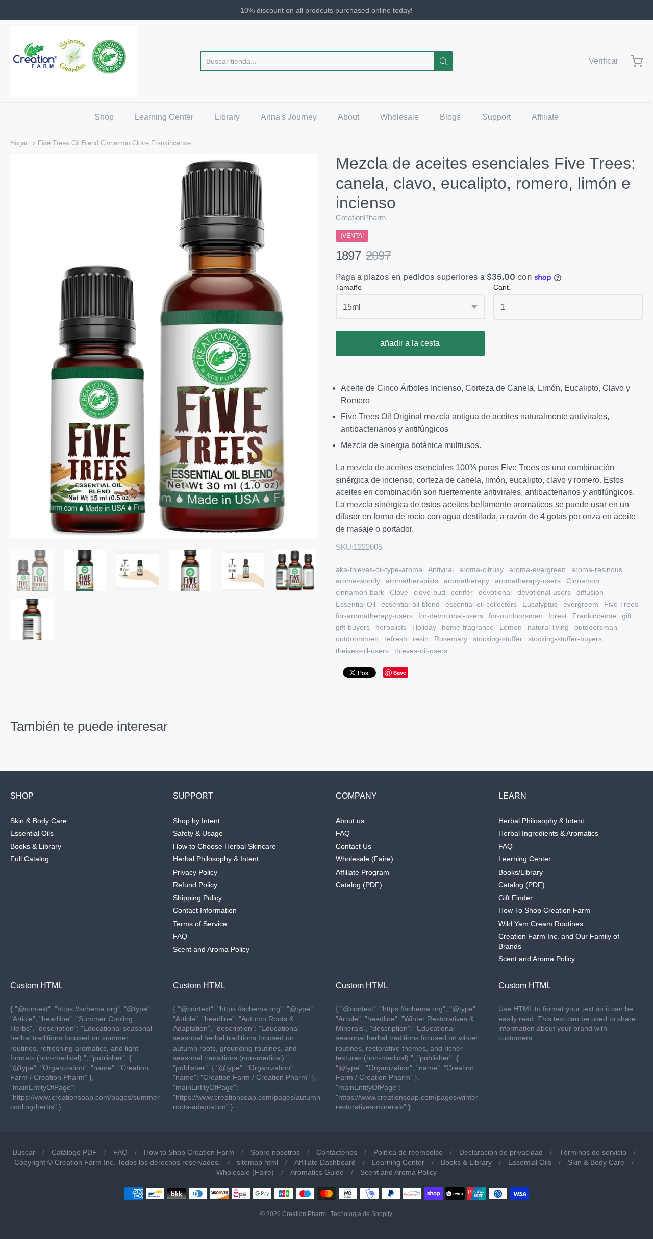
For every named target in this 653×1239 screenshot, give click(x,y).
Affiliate (545, 117)
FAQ (180, 936)
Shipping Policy (197, 898)
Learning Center (164, 117)
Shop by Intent (196, 820)
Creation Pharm (304, 1214)
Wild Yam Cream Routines (540, 924)
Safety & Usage (198, 833)
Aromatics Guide (317, 1172)
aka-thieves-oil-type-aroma (379, 569)
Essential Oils (32, 833)
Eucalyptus (540, 604)
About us (350, 820)
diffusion (590, 592)
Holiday (424, 627)
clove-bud (429, 592)
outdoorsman (595, 627)
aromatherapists (412, 581)
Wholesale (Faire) (364, 859)
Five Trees (621, 604)
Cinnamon (582, 581)
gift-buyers (353, 627)
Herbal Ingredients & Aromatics (548, 833)
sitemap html (257, 1162)
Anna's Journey (289, 117)
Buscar (24, 1152)
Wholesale (399, 117)
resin (421, 639)
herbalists (391, 627)
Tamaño (349, 287)
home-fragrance (468, 627)
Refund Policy (195, 885)
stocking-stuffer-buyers (565, 639)
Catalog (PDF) (359, 885)
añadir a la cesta (410, 343)
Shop (104, 117)
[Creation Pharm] (73, 61)
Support (496, 117)
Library (227, 117)
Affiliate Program (362, 872)
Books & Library (35, 846)
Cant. (502, 287)
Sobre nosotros (275, 1152)
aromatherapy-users (528, 581)
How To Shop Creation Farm (544, 910)
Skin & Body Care (38, 820)
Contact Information (205, 910)
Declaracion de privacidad (501, 1152)
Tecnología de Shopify (361, 1214)
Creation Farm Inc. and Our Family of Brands (558, 941)
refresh (395, 639)
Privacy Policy (195, 872)
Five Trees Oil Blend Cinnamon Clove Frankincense (114, 143)
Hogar (19, 143)
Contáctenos (336, 1152)
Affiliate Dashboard (325, 1162)
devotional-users (544, 592)
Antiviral (441, 569)
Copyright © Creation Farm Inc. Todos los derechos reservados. (117, 1162)
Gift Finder (515, 898)
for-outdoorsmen (516, 616)
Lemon (510, 627)
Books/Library (520, 872)
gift (627, 616)
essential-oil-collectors (481, 604)
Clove (399, 592)
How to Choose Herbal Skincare (224, 846)
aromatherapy (466, 581)
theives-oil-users (362, 651)
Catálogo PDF (74, 1152)
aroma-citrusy (481, 569)
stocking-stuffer (497, 639)
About (348, 117)
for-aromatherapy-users (374, 616)
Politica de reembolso (408, 1152)
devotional (495, 592)
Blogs (450, 117)
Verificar (603, 61)
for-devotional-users (450, 616)
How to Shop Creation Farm (189, 1152)
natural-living (548, 627)
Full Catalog (29, 859)
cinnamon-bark (360, 592)
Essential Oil (355, 604)
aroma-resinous (596, 569)
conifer (462, 592)
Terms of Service (200, 924)
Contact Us (353, 846)
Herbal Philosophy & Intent (216, 859)
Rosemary (450, 639)
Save (399, 672)
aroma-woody (358, 581)
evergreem (580, 604)
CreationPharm (361, 217)
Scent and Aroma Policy (211, 949)
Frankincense (594, 616)
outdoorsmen (357, 639)
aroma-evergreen (537, 569)
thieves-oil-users (420, 651)
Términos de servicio (592, 1152)
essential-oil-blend (410, 604)
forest (557, 616)
